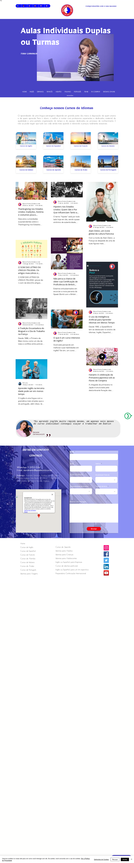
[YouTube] (106, 573)
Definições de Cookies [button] (101, 859)
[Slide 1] (71, 95)
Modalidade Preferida (102, 475)
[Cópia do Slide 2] (67, 95)
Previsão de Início (101, 486)
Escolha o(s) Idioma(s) (76, 475)
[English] (30, 5)
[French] (41, 5)
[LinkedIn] (106, 566)
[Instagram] (106, 547)
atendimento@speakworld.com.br (37, 470)
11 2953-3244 (34, 467)
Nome (72, 452)
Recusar (115, 859)
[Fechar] (131, 859)
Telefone (98, 463)
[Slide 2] (68, 95)
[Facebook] (106, 554)
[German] (24, 5)
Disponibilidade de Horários (79, 486)
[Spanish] (36, 5)
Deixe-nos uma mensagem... (78, 501)
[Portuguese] (18, 5)
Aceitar (125, 859)
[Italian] (47, 5)
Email (72, 463)
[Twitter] (106, 560)
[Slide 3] (72, 95)
